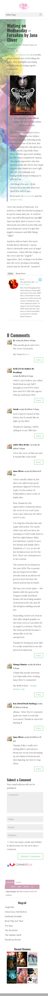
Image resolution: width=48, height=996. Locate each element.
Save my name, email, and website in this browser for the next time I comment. (24, 846)
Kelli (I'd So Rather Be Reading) (23, 370)
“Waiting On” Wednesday (19, 54)
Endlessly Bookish (13, 916)
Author (10, 273)
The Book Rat (11, 930)
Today (13, 887)
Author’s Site (16, 199)
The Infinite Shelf (13, 935)
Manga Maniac (20, 664)
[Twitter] (40, 279)
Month (26, 887)
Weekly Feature (29, 45)
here (27, 354)
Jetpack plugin (11, 891)
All (32, 887)
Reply (38, 360)
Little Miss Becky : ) (22, 444)
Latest (18, 882)
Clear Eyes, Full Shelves (16, 911)
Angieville (9, 907)
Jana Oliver (18, 471)
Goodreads (29, 196)
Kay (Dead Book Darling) (25, 703)
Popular (10, 882)
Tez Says (9, 925)
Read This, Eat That (14, 921)
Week (19, 887)
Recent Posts (20, 273)
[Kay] (13, 287)
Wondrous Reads (13, 939)
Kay (10, 45)
